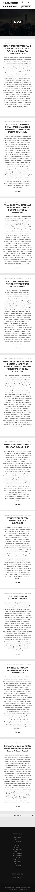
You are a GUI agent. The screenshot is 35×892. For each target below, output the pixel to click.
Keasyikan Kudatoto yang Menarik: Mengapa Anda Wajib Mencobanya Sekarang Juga (17, 50)
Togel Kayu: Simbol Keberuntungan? (17, 597)
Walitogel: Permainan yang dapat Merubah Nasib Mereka (17, 284)
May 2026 (17, 843)
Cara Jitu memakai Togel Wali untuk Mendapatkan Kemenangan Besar (17, 748)
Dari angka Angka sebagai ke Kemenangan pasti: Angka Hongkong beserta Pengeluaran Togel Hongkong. (17, 366)
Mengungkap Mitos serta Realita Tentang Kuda (17, 445)
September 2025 (17, 859)
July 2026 (17, 839)
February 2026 (17, 849)
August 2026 (17, 837)
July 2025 (17, 863)
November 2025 (17, 855)
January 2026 (17, 851)
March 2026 (17, 847)
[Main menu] (28, 2)
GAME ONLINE (28, 43)
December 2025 (17, 853)
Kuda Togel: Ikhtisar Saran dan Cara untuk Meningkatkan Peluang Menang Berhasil (17, 128)
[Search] (22, 2)
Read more (17, 110)
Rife (6, 887)
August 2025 (17, 861)
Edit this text (26, 6)
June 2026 (17, 841)
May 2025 (17, 867)
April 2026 (18, 845)
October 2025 (17, 857)
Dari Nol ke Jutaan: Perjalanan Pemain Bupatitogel (17, 670)
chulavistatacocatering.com (10, 4)
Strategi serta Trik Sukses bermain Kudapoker (17, 520)
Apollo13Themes (13, 889)
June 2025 (17, 865)
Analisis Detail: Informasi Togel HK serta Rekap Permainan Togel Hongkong (18, 209)
